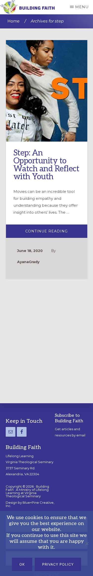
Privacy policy (58, 564)
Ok (22, 564)
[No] (86, 543)
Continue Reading (56, 233)
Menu (82, 6)
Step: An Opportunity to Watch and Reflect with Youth (46, 164)
